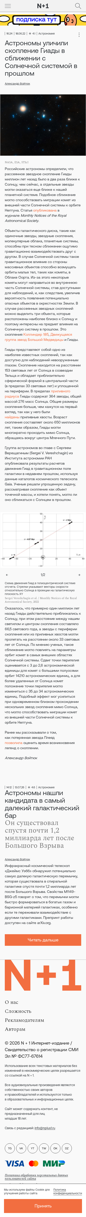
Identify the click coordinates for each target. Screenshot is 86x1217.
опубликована (45, 210)
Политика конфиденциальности (67, 1191)
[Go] (8, 6)
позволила (13, 743)
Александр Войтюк (17, 83)
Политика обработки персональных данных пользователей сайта (36, 1177)
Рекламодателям (24, 1020)
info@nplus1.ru (45, 1128)
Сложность (18, 1011)
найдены (12, 417)
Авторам (15, 1029)
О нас (11, 1002)
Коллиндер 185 (36, 334)
